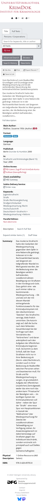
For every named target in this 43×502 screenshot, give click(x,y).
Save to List (9, 74)
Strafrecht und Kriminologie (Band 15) (20, 159)
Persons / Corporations (14, 36)
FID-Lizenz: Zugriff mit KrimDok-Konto (22, 169)
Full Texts (16, 31)
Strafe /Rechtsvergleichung (15, 200)
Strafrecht (21, 211)
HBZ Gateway (11, 179)
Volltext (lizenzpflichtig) (15, 172)
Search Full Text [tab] (24, 229)
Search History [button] (10, 63)
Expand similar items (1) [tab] (14, 235)
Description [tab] (8, 229)
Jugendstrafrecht (11, 194)
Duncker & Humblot (18, 151)
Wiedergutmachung (12, 214)
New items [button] (25, 63)
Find (8, 50)
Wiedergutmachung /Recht (15, 206)
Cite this (7, 70)
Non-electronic (10, 222)
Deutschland (9, 211)
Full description (9, 120)
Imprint (22, 490)
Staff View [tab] (32, 235)
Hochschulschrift (11, 208)
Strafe (6, 197)
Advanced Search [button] (11, 57)
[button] (17, 18)
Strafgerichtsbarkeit (12, 203)
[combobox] (21, 41)
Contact (22, 488)
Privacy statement (22, 492)
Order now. (10, 187)
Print (18, 70)
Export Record (31, 70)
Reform (26, 214)
